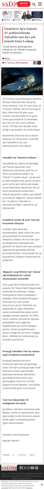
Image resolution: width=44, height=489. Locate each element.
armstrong (22, 455)
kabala (32, 455)
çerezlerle (4, 488)
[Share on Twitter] (39, 62)
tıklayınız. (29, 488)
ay (13, 455)
